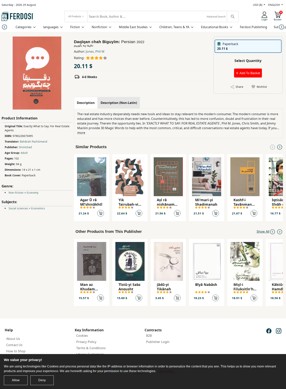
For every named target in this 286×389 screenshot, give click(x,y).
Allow (16, 380)
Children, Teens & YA (174, 27)
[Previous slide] (4, 27)
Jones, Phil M (95, 51)
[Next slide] (281, 27)
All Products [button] (75, 16)
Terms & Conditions (91, 348)
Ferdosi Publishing (253, 27)
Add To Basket (249, 73)
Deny (42, 380)
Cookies (82, 335)
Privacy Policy (86, 342)
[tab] (86, 103)
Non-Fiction (16, 192)
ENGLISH (274, 5)
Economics (38, 208)
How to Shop (16, 351)
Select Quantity (247, 60)
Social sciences (18, 208)
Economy (32, 192)
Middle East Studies (133, 27)
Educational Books (214, 27)
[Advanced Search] (232, 16)
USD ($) (258, 5)
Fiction (75, 27)
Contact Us (14, 345)
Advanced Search (216, 16)
